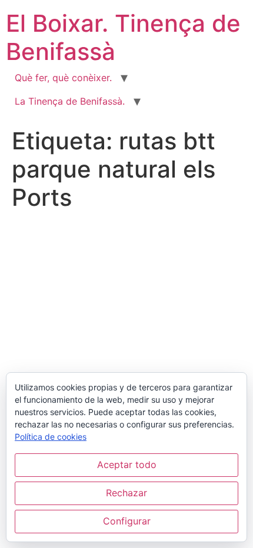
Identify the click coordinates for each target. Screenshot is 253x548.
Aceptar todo (127, 464)
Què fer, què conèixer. (63, 77)
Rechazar (126, 493)
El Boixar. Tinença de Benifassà (123, 37)
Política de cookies (50, 437)
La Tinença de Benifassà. (70, 101)
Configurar (127, 521)
